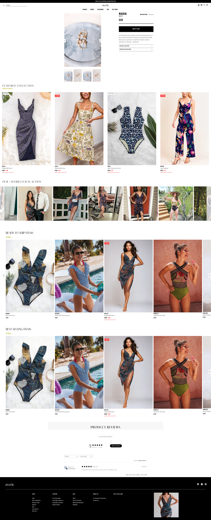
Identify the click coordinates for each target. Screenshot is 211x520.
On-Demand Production (99, 498)
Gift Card (34, 511)
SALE (33, 498)
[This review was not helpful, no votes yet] (145, 475)
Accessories (35, 509)
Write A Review (116, 446)
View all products (7, 88)
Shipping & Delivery (57, 502)
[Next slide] (100, 41)
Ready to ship (35, 502)
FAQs (74, 498)
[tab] (136, 46)
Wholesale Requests (78, 502)
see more (8, 237)
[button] (2, 203)
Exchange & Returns (57, 500)
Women (34, 504)
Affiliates (75, 504)
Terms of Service (77, 500)
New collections (36, 500)
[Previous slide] (65, 41)
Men (33, 507)
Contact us (96, 500)
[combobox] (16, 5)
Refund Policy (56, 504)
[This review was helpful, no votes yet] (142, 475)
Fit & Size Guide (56, 498)
